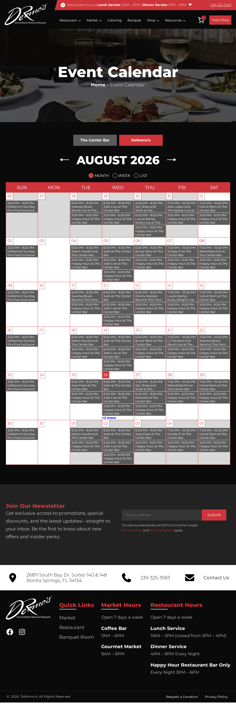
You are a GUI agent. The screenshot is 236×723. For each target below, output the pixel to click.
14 (169, 285)
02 (9, 241)
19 (105, 330)
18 (73, 330)
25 (73, 375)
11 (72, 285)
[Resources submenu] (184, 20)
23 (9, 375)
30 (137, 196)
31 (169, 196)
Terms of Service (162, 530)
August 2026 (118, 160)
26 (9, 196)
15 (201, 285)
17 (41, 330)
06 (137, 241)
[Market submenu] (100, 20)
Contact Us (216, 577)
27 (41, 196)
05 (105, 241)
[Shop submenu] (157, 20)
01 (201, 196)
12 (105, 285)
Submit (214, 515)
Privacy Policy (132, 530)
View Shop (220, 20)
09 (9, 285)
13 (137, 285)
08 (201, 241)
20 (137, 330)
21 (169, 330)
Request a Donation (182, 697)
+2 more (109, 418)
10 (41, 285)
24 (41, 375)
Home (98, 85)
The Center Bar (95, 140)
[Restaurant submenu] (79, 20)
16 (9, 330)
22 (201, 330)
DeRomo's (141, 140)
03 (41, 241)
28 (73, 196)
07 (169, 241)
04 (74, 241)
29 (105, 196)
